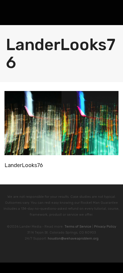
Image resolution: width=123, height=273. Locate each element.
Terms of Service (77, 227)
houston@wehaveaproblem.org (73, 238)
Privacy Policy (105, 227)
